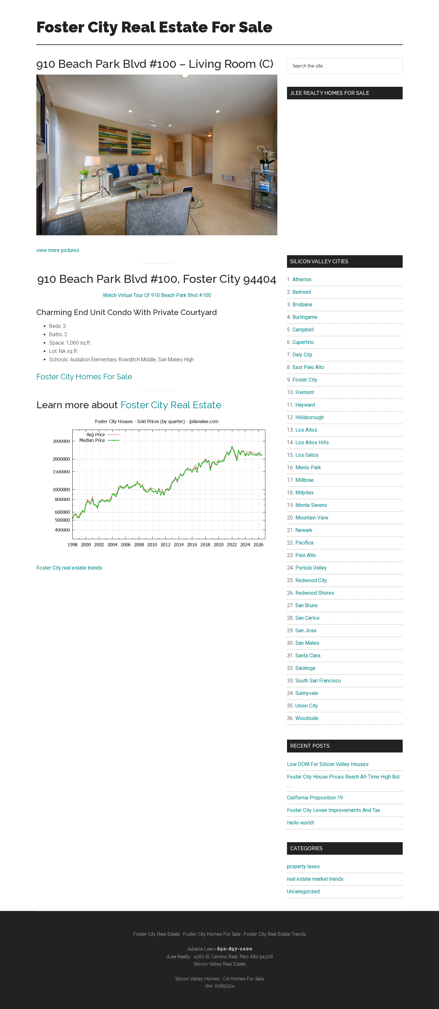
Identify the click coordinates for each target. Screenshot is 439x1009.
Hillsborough (309, 417)
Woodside (306, 718)
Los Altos (306, 430)
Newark (303, 530)
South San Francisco (318, 681)
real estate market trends (315, 879)
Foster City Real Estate (171, 404)
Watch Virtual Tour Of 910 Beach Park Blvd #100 (157, 295)
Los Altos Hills (312, 442)
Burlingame (305, 317)
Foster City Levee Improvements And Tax (333, 810)
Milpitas (304, 493)
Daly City (302, 355)
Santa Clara (307, 656)
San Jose (306, 630)
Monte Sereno (311, 505)
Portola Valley (311, 568)
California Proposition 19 (315, 798)
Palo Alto (305, 555)
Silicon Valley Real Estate (220, 964)
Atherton (301, 279)
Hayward (305, 405)
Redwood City (311, 580)
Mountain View (311, 518)
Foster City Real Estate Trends (275, 934)
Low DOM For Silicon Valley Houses (328, 764)
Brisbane (302, 305)
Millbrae (304, 480)
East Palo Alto (308, 367)
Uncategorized (303, 891)
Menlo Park (308, 467)
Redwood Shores (314, 593)
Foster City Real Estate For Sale (154, 27)
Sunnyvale (306, 693)
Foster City (304, 380)
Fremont (304, 392)
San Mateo (307, 643)
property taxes (303, 866)
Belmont (301, 292)
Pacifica (304, 543)
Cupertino (303, 342)
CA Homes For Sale (243, 978)
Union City (306, 706)
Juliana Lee (200, 949)
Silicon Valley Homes (197, 978)
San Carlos (307, 618)
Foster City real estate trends (69, 568)
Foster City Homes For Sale (84, 376)
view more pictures (57, 250)
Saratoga (305, 668)
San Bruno (306, 605)
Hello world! (300, 823)
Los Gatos (306, 455)
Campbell (303, 330)
